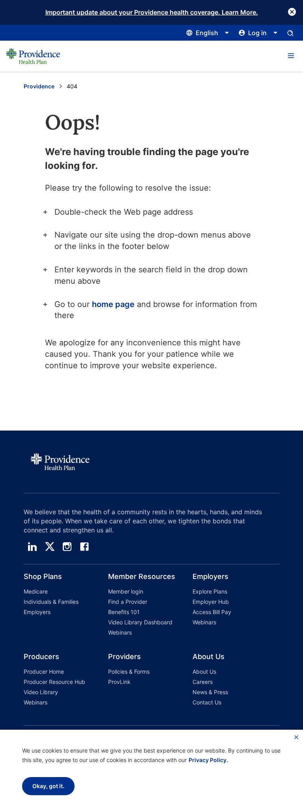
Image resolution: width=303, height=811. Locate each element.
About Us (204, 671)
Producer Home (44, 671)
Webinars (120, 632)
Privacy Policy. (208, 760)
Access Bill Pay (212, 612)
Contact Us (207, 702)
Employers (37, 612)
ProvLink (119, 681)
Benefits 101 (124, 612)
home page (113, 304)
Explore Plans (210, 591)
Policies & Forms (129, 671)
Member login (125, 591)
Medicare (36, 591)
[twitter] (49, 546)
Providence (39, 86)
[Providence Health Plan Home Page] (33, 56)
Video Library (41, 692)
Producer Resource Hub (54, 681)
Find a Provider (127, 601)
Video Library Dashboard (140, 622)
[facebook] (84, 546)
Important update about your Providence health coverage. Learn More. (151, 12)
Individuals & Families (51, 601)
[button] (291, 56)
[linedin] (32, 546)
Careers (203, 681)
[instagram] (67, 546)
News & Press (210, 692)
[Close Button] (292, 12)
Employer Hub (211, 601)
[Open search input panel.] (290, 32)
